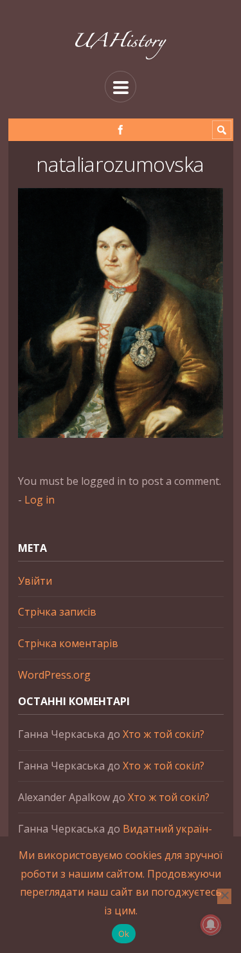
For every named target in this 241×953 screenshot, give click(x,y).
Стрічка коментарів (68, 643)
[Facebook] (120, 129)
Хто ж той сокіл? (163, 734)
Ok (124, 934)
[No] (224, 896)
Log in (39, 500)
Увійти (35, 581)
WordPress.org (54, 675)
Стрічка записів (57, 612)
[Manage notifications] (211, 924)
